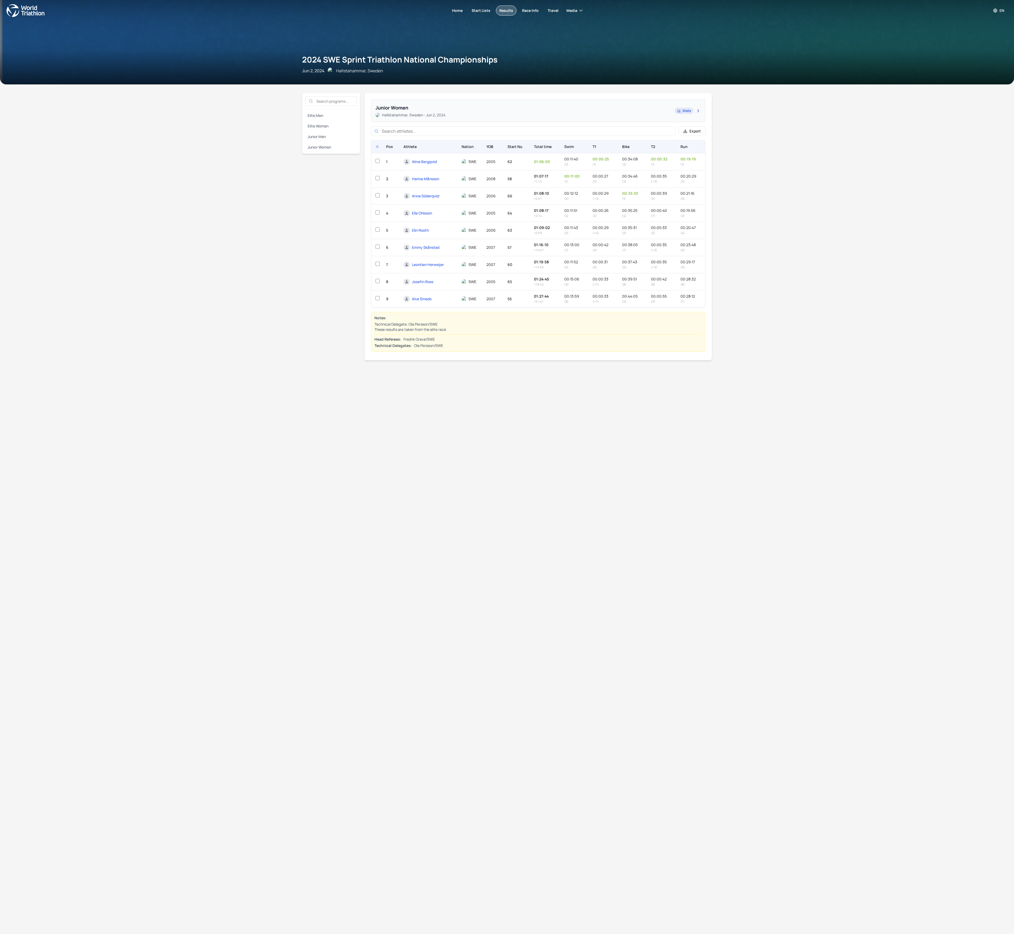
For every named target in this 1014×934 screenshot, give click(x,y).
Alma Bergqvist (424, 161)
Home (457, 10)
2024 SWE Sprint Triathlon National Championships (399, 59)
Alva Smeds (421, 298)
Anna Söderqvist (426, 195)
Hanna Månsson (425, 178)
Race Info (530, 10)
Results (506, 10)
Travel (553, 10)
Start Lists (481, 10)
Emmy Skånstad (425, 247)
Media (571, 10)
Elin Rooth (420, 230)
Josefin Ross (422, 281)
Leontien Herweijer (428, 264)
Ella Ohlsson (422, 213)
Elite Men (315, 115)
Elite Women (318, 125)
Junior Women (319, 147)
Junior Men (317, 136)
